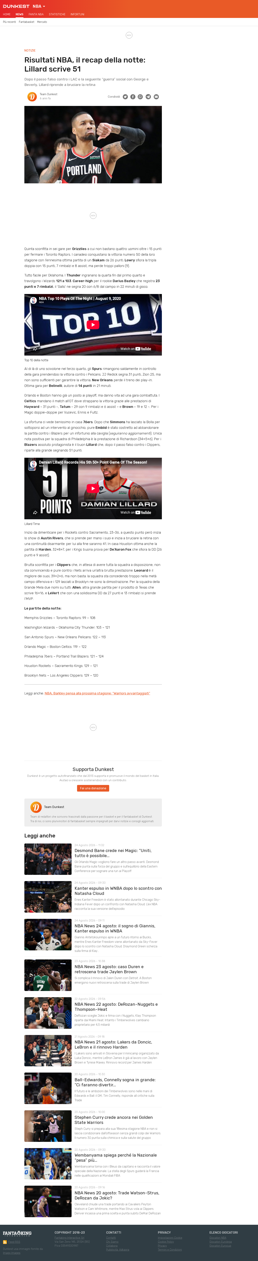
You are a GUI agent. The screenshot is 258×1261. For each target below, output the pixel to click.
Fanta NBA (36, 14)
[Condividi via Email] (156, 96)
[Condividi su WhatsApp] (140, 96)
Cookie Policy (166, 1241)
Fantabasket (26, 22)
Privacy (162, 1245)
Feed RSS (14, 1242)
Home (6, 14)
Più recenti (9, 22)
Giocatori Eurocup (220, 1245)
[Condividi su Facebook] (132, 96)
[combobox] (38, 6)
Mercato (42, 22)
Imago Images (11, 1253)
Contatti (111, 1237)
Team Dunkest (48, 94)
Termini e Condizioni (170, 1249)
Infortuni (77, 14)
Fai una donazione (93, 788)
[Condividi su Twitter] (125, 96)
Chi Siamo (112, 1241)
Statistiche (57, 14)
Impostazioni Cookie (170, 1237)
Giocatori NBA (217, 1237)
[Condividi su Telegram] (148, 97)
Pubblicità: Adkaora (117, 1249)
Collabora (111, 1245)
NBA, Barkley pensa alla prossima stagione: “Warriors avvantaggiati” (97, 693)
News (19, 14)
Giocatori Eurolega (220, 1241)
